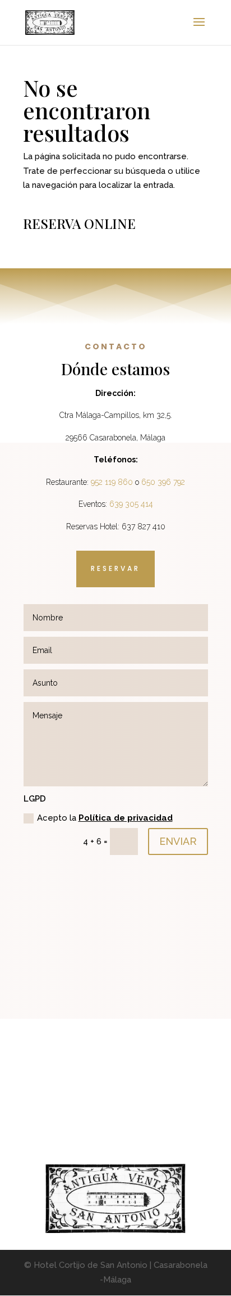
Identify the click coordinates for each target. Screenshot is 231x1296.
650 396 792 (163, 482)
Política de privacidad (125, 818)
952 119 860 (112, 482)
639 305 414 (131, 504)
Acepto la (105, 818)
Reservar (115, 568)
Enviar (178, 841)
